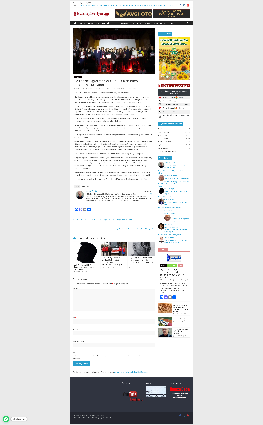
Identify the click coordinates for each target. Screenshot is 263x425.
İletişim (170, 23)
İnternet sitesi (78, 341)
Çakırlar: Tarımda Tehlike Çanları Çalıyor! (136, 228)
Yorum (76, 288)
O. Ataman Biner (169, 199)
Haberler (78, 77)
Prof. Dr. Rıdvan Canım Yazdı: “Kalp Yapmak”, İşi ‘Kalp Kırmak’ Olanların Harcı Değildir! (175, 229)
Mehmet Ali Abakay (170, 176)
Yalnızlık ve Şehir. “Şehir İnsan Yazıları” (176, 178)
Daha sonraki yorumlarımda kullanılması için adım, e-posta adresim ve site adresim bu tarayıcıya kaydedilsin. (110, 357)
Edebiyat (147, 23)
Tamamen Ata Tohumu (180, 319)
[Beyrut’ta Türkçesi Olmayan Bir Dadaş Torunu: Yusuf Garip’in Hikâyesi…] (174, 254)
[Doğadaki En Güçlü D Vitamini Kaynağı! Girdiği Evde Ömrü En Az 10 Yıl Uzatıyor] (165, 304)
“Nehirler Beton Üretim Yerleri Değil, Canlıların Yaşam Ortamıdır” (103, 219)
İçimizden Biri (136, 23)
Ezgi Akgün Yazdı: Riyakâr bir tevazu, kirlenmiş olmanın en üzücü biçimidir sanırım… (141, 261)
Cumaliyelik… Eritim (177, 222)
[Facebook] (151, 193)
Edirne (110, 88)
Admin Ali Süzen (92, 88)
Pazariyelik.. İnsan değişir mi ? (180, 219)
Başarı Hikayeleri (102, 23)
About (77, 186)
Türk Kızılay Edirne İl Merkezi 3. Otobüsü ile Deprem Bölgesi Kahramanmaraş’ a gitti (112, 261)
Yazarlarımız (158, 23)
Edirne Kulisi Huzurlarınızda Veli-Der (170, 197)
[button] (6, 419)
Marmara (128, 88)
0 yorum (102, 88)
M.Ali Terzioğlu (169, 189)
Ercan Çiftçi (168, 210)
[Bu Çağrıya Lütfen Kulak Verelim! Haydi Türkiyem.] (165, 329)
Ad (74, 318)
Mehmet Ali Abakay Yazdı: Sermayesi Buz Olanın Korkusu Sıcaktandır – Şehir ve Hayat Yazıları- (174, 184)
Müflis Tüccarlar (169, 213)
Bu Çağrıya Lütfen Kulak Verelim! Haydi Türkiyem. (181, 332)
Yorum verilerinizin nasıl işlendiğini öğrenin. (131, 372)
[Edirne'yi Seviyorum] (75, 23)
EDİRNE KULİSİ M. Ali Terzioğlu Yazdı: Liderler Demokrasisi (84, 267)
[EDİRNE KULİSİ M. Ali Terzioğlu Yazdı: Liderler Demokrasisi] (86, 243)
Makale (90, 23)
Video (180, 265)
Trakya (134, 88)
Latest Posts (85, 186)
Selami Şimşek (169, 237)
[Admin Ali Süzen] (80, 192)
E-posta (76, 329)
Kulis (113, 23)
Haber (81, 23)
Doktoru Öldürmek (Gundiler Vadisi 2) (170, 208)
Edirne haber (117, 88)
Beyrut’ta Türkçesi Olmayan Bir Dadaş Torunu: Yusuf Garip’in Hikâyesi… (172, 273)
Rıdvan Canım (168, 224)
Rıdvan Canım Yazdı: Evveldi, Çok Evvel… (171, 235)
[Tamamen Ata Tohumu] (165, 318)
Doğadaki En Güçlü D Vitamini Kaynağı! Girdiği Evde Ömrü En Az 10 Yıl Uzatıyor (180, 308)
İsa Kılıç (173, 216)
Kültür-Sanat (123, 23)
